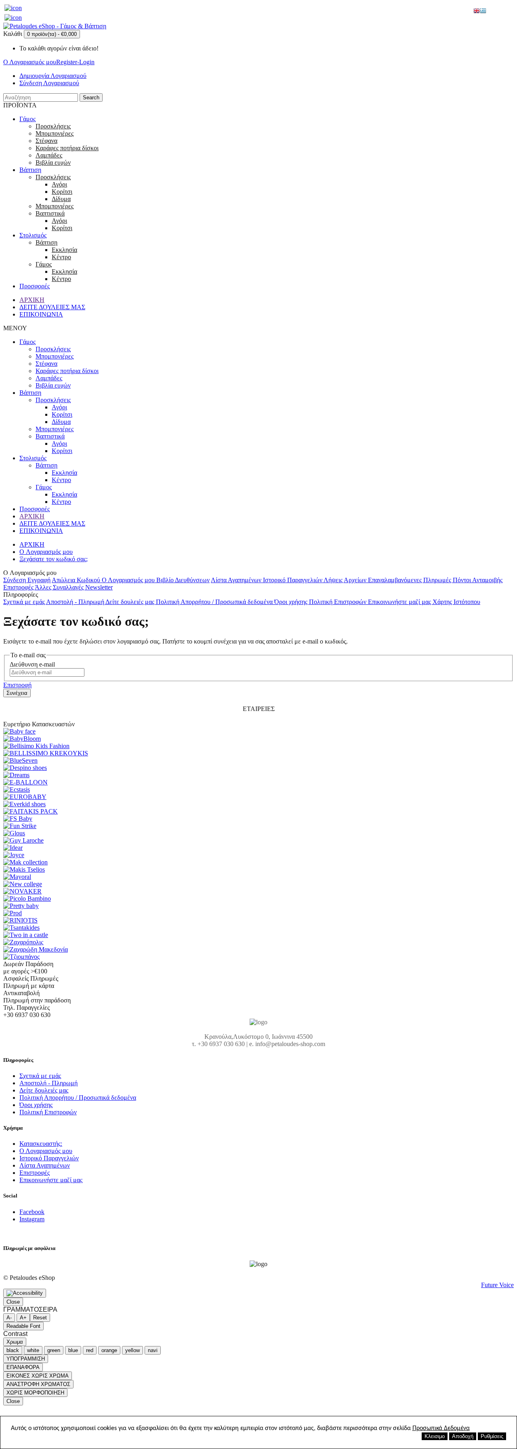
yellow (132, 1350)
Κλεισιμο (435, 1436)
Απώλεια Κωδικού (77, 580)
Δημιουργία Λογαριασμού (52, 75)
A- (9, 1318)
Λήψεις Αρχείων (346, 580)
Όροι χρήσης (291, 601)
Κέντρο (61, 257)
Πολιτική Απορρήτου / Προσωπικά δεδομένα (215, 601)
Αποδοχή (462, 1436)
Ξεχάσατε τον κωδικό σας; (53, 559)
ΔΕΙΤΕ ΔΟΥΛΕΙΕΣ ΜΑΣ (52, 307)
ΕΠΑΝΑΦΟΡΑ (23, 1367)
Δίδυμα (61, 198)
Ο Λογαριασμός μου (129, 580)
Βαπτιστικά (50, 213)
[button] (24, 1293)
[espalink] (13, 7)
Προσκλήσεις (53, 126)
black (12, 1350)
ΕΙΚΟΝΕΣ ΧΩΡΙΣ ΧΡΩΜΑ (37, 1376)
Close (13, 1302)
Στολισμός (32, 235)
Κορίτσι (62, 191)
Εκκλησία (64, 249)
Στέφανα (46, 140)
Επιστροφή (17, 685)
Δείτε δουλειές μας (130, 601)
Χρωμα (14, 1342)
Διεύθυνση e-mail (32, 664)
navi (153, 1350)
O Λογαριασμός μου (46, 551)
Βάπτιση (30, 169)
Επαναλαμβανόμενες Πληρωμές (410, 580)
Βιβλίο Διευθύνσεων (183, 580)
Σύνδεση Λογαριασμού (49, 83)
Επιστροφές (19, 587)
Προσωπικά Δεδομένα (441, 1428)
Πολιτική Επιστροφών (338, 601)
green (53, 1350)
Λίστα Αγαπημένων (237, 580)
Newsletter (99, 587)
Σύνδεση (15, 580)
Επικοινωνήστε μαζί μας (400, 601)
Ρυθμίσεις (492, 1436)
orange (109, 1350)
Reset (40, 1318)
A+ (23, 1318)
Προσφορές (34, 286)
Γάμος (27, 118)
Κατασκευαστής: (40, 1143)
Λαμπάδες (49, 155)
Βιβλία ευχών (53, 162)
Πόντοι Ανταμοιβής (477, 580)
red (89, 1350)
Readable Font (23, 1326)
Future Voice (497, 1284)
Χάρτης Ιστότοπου (456, 601)
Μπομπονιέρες (55, 133)
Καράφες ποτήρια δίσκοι (67, 148)
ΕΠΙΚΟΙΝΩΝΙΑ (41, 314)
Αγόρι (59, 184)
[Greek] (483, 11)
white (33, 1350)
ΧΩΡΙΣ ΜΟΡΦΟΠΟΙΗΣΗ (35, 1393)
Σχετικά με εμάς (24, 601)
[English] (476, 11)
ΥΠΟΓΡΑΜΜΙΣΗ (25, 1359)
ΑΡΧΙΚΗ (31, 299)
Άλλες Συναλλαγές (60, 587)
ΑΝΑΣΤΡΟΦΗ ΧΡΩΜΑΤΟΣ (38, 1384)
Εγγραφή (38, 580)
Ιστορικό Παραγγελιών (293, 580)
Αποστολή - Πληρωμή (75, 601)
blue (73, 1350)
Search (91, 97)
